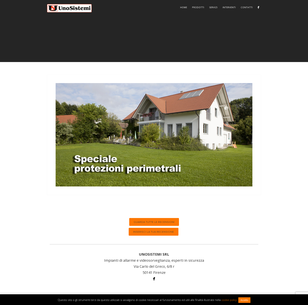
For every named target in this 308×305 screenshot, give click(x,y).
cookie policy (229, 300)
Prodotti (198, 7)
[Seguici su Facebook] (258, 7)
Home (183, 7)
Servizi (213, 7)
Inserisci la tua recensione (153, 231)
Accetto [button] (244, 300)
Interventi (229, 7)
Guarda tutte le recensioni (154, 222)
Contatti (247, 7)
